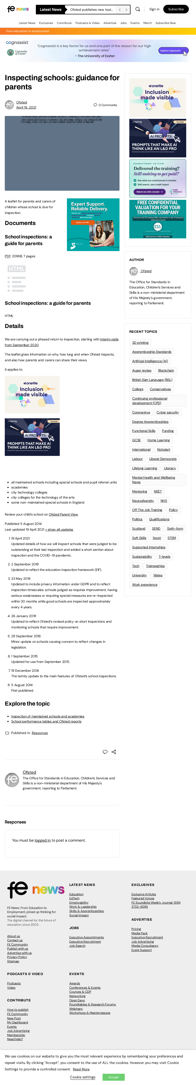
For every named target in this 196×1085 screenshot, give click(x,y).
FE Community (17, 944)
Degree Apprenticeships (150, 421)
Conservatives (160, 389)
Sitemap (13, 961)
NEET (158, 491)
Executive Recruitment (85, 942)
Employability (78, 903)
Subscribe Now (166, 23)
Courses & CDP (80, 992)
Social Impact (79, 915)
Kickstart (163, 449)
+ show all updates (59, 529)
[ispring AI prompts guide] (32, 453)
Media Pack (139, 933)
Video (11, 988)
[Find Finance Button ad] (157, 178)
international (141, 449)
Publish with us (17, 949)
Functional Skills (143, 431)
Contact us (15, 940)
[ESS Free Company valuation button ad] (157, 219)
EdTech (74, 898)
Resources (40, 733)
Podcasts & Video (88, 23)
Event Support (141, 950)
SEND (156, 528)
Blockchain (166, 370)
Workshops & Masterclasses (89, 1013)
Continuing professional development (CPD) (149, 400)
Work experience (144, 584)
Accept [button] (114, 1077)
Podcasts (14, 983)
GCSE (136, 440)
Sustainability (142, 556)
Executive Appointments (86, 937)
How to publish (17, 1010)
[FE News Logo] (18, 8)
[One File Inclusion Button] (32, 411)
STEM (172, 538)
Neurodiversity (143, 501)
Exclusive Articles (143, 894)
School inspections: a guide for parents (48, 303)
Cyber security (168, 412)
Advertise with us (19, 953)
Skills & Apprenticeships (86, 911)
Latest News (27, 23)
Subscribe (176, 9)
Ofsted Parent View (63, 514)
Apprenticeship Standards (151, 352)
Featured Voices (142, 898)
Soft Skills (139, 538)
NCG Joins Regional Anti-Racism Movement (93, 9)
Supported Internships (148, 547)
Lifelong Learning (144, 468)
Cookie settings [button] (82, 1077)
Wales (158, 575)
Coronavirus (141, 412)
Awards (74, 983)
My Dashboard (17, 1022)
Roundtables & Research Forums (92, 1004)
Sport (157, 538)
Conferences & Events (85, 988)
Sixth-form (175, 528)
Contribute (64, 23)
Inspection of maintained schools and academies (47, 716)
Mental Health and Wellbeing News (153, 479)
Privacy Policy (17, 957)
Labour (137, 459)
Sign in (154, 9)
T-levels (164, 556)
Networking (77, 996)
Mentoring (139, 491)
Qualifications (159, 519)
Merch (147, 23)
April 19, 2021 (26, 107)
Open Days (77, 1000)
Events (135, 23)
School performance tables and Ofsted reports (46, 721)
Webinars (76, 1009)
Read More (81, 1069)
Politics (137, 519)
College (137, 389)
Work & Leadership (83, 907)
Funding (168, 431)
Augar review (142, 370)
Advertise (109, 23)
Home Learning (158, 440)
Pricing (136, 929)
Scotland (138, 528)
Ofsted (21, 102)
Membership (16, 1035)
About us (13, 936)
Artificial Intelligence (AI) (150, 361)
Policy (173, 510)
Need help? (15, 1039)
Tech (135, 566)
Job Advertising (142, 942)
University (139, 575)
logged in (43, 840)
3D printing (140, 342)
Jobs (123, 23)
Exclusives (46, 23)
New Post (14, 1018)
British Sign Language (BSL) (152, 380)
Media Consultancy (144, 946)
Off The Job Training (147, 510)
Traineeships (155, 566)
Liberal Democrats (163, 459)
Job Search (77, 946)
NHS (164, 501)
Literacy (170, 468)
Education (76, 894)
